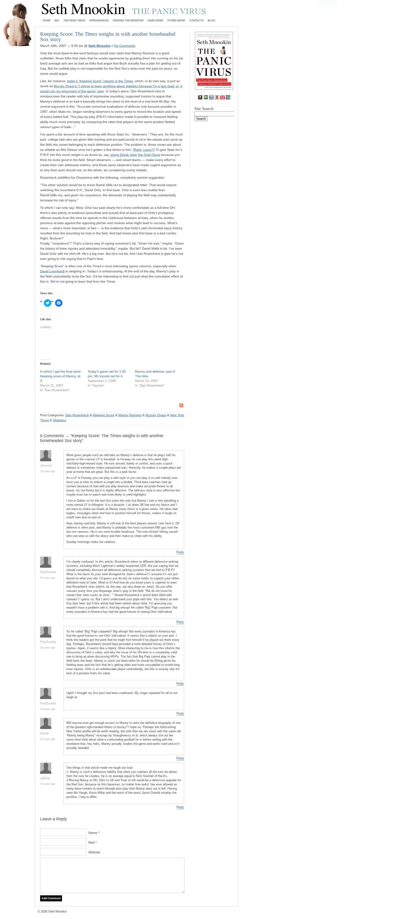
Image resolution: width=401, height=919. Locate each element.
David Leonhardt (52, 271)
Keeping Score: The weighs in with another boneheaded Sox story (107, 36)
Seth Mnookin (99, 46)
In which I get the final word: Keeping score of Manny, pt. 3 (60, 376)
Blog (211, 20)
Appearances (99, 20)
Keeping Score (103, 415)
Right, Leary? (144, 150)
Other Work (176, 20)
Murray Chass (156, 415)
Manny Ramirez (130, 415)
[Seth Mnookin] (124, 13)
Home (46, 20)
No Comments (124, 46)
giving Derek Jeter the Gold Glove (135, 155)
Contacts (196, 20)
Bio (57, 20)
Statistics (59, 420)
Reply (180, 552)
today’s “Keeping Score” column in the (100, 81)
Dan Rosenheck (77, 415)
